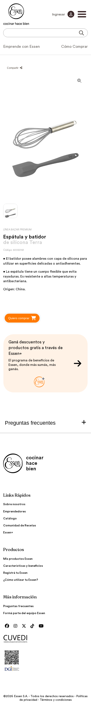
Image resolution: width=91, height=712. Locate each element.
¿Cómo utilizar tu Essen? (20, 579)
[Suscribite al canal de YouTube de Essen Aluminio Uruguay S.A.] (42, 626)
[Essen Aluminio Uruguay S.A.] (16, 14)
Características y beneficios (23, 565)
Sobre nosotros (14, 504)
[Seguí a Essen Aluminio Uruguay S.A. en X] (25, 626)
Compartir (13, 67)
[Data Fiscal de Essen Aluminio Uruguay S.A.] (11, 672)
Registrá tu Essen (15, 572)
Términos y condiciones (56, 699)
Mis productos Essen (18, 558)
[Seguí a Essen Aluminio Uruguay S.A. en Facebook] (8, 626)
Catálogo (10, 518)
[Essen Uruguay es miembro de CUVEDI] (45, 639)
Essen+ (8, 532)
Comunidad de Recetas (19, 525)
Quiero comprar (18, 318)
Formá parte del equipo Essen (24, 613)
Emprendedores (14, 511)
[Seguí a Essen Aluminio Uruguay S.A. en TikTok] (33, 626)
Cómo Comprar (74, 46)
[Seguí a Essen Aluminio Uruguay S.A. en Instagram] (16, 626)
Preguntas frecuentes (18, 606)
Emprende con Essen (21, 46)
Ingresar (59, 14)
